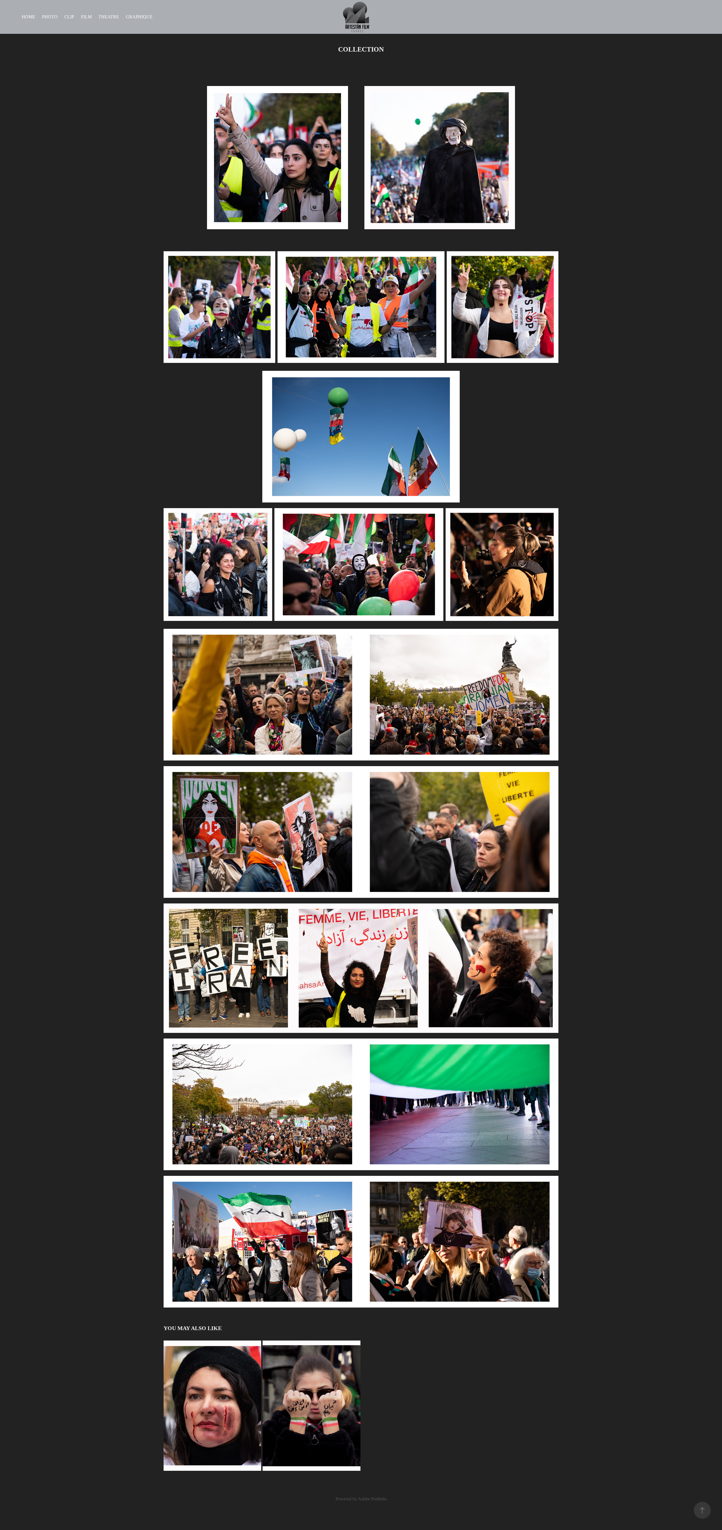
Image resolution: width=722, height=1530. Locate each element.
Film (86, 16)
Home (28, 16)
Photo (50, 16)
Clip (69, 16)
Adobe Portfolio (372, 1498)
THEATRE (108, 16)
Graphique (139, 16)
